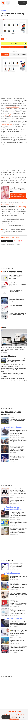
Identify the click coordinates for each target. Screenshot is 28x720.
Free (3, 244)
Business (3, 10)
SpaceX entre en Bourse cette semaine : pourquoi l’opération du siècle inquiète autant (18, 594)
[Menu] (8, 3)
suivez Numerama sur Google (12, 203)
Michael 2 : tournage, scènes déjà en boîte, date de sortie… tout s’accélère (18, 458)
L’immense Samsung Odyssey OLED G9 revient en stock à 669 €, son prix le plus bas (14, 210)
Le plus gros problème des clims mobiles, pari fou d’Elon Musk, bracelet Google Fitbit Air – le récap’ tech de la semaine (18, 531)
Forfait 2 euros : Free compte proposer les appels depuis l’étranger (17, 299)
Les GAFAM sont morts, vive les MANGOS (18, 577)
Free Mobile (10, 244)
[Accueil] (3, 3)
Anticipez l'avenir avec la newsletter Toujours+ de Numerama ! (15, 277)
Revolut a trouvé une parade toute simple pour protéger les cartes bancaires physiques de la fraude (18, 623)
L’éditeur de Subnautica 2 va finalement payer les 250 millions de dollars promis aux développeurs (18, 640)
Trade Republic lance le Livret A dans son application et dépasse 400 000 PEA (12, 365)
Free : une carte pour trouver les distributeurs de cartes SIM (17, 313)
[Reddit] (16, 714)
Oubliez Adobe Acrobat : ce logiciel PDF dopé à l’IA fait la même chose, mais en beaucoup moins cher (14, 349)
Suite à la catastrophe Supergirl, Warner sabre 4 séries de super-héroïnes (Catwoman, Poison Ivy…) (14, 370)
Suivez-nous (5, 54)
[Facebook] (14, 714)
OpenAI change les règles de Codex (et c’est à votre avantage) (17, 566)
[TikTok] (7, 714)
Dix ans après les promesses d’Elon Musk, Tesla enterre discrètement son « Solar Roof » (17, 360)
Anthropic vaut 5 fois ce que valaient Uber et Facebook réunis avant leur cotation (18, 632)
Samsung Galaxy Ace (6, 124)
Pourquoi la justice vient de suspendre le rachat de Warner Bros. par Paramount (18, 522)
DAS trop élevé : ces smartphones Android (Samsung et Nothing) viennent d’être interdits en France (14, 231)
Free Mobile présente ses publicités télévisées (15, 291)
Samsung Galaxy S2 (6, 115)
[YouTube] (5, 714)
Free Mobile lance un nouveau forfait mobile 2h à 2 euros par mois (17, 284)
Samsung (22, 207)
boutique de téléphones (12, 107)
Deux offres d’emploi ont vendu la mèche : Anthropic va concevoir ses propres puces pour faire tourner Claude (18, 492)
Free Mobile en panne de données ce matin (15, 306)
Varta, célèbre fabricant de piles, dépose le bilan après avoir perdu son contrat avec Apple (14, 379)
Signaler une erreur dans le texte (10, 237)
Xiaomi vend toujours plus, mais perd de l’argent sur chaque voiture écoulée (17, 649)
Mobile (18, 244)
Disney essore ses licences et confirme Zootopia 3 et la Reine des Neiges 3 (18, 440)
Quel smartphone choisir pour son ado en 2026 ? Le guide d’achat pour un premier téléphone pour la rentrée (13, 219)
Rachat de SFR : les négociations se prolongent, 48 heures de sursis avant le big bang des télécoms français (18, 603)
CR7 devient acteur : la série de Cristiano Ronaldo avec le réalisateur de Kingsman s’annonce (12, 375)
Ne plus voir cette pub (7, 268)
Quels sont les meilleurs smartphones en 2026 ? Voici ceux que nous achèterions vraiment (13, 225)
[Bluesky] (21, 714)
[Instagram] (12, 714)
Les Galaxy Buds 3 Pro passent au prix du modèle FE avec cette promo (13, 214)
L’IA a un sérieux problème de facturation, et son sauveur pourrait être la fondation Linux (18, 612)
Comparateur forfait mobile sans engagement (18, 195)
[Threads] (23, 714)
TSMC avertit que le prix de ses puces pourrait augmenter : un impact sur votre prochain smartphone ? (18, 586)
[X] (9, 714)
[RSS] (19, 714)
